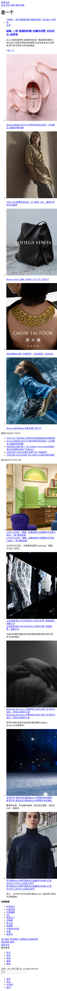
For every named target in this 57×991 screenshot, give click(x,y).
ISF (7, 915)
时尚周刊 (10, 906)
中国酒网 (10, 912)
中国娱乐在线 (12, 929)
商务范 (9, 934)
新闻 (22, 5)
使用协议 (24, 939)
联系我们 (14, 939)
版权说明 (33, 939)
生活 (3, 5)
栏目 (8, 982)
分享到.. (10, 984)
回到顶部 (5, 942)
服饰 (17, 5)
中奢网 (9, 920)
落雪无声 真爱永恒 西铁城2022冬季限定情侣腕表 (29, 800)
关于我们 (5, 939)
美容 (13, 5)
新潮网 (9, 926)
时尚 (8, 5)
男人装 (9, 923)
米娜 (8, 931)
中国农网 (10, 909)
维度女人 (10, 917)
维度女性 (5, 2)
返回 (12, 942)
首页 (8, 979)
